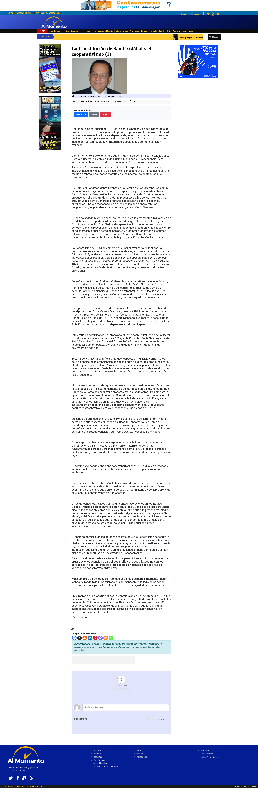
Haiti (138, 750)
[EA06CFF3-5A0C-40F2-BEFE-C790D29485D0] (50, 123)
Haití (169, 31)
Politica (97, 753)
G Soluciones (251, 786)
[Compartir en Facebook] (129, 101)
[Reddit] (84, 638)
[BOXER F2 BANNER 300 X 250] (198, 61)
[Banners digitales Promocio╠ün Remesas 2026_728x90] (129, 4)
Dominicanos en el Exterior (102, 31)
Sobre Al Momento (210, 757)
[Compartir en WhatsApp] (124, 101)
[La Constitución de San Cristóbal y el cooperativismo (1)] (99, 76)
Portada (97, 750)
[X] (79, 638)
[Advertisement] (103, 660)
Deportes (74, 31)
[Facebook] (74, 638)
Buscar (215, 37)
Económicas (85, 31)
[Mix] (105, 638)
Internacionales (122, 31)
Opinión (162, 31)
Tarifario (176, 31)
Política (65, 31)
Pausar (94, 114)
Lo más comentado (149, 31)
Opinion (139, 753)
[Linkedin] (90, 638)
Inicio (42, 31)
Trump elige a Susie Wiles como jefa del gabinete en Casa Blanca (159, 37)
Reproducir (81, 114)
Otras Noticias (54, 31)
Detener (105, 114)
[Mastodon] (100, 638)
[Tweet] (133, 101)
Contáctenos (187, 31)
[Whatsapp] (111, 638)
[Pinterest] (95, 638)
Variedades (134, 31)
